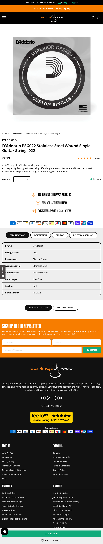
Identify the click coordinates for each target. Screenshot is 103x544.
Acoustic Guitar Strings (12, 506)
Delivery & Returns (83, 235)
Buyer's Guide (59, 470)
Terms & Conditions (11, 465)
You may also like (38, 307)
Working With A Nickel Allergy (66, 501)
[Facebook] (43, 398)
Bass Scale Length (61, 514)
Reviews (60, 235)
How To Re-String (60, 493)
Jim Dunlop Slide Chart (63, 497)
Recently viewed (65, 307)
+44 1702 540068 (53, 406)
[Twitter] (49, 398)
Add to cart (51, 533)
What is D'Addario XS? (62, 510)
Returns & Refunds (61, 457)
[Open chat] (4, 531)
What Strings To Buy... (62, 519)
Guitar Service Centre (11, 474)
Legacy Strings (8, 510)
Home (4, 133)
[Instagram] (54, 398)
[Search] (93, 18)
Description (40, 235)
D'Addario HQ (59, 527)
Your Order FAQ (60, 461)
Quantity (6, 179)
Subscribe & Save (60, 474)
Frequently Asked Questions (14, 470)
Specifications (17, 235)
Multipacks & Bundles (12, 514)
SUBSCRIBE (92, 350)
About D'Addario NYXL (62, 506)
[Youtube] (59, 398)
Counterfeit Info (60, 523)
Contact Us (7, 457)
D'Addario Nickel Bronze (13, 497)
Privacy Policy (8, 461)
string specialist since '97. (54, 195)
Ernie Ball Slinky (9, 493)
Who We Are (7, 453)
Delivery (56, 453)
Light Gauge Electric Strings (14, 519)
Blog (4, 478)
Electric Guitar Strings (12, 501)
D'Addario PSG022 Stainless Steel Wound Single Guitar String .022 (35, 133)
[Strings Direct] (51, 18)
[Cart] (99, 18)
